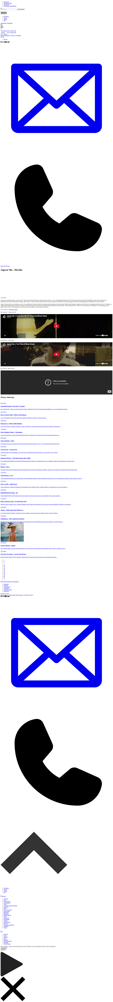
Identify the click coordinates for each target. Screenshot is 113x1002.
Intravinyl (6, 907)
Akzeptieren (4, 948)
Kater (8, 30)
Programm (6, 16)
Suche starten (21, 9)
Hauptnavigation (8, 3)
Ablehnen (3, 949)
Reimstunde (6, 919)
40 (4, 576)
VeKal (5, 927)
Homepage (6, 2)
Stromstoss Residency (9, 925)
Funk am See (7, 903)
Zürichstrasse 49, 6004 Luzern (8, 595)
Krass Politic (7, 911)
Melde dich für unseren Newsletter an (10, 581)
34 (4, 568)
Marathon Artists (13, 309)
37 (4, 572)
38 (4, 573)
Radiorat (6, 585)
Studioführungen (8, 589)
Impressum (6, 591)
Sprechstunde (7, 922)
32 (4, 565)
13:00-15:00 (13, 32)
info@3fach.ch (19, 595)
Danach (3, 32)
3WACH (6, 898)
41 (4, 577)
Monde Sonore (7, 915)
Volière (5, 19)
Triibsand (6, 926)
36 (4, 570)
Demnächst (4, 30)
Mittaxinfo (6, 914)
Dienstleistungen (8, 941)
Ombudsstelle (7, 587)
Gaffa (5, 904)
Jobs (5, 938)
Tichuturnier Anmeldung (7, 23)
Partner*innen (7, 944)
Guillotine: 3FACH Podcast (10, 905)
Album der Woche (5, 266)
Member (6, 939)
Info (5, 20)
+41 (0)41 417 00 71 (28, 595)
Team (5, 935)
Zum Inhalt (6, 4)
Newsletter (6, 588)
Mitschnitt (6, 912)
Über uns (6, 934)
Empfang (6, 942)
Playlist (5, 39)
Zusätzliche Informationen (10, 6)
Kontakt (6, 937)
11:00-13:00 (13, 30)
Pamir (5, 916)
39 (4, 575)
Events (5, 17)
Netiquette (6, 584)
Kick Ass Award (8, 909)
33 (4, 566)
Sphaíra (5, 920)
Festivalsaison (7, 901)
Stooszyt (6, 923)
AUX (8, 32)
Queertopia (6, 918)
